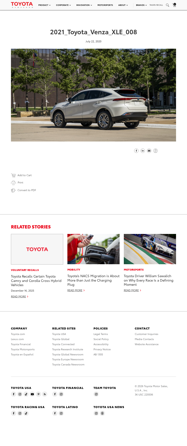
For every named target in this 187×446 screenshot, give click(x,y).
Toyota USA (59, 334)
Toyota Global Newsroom (67, 354)
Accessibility (101, 344)
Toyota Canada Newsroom (68, 364)
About (121, 4)
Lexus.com (17, 339)
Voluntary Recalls (25, 270)
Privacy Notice (102, 349)
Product (43, 4)
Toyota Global (60, 339)
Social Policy (101, 339)
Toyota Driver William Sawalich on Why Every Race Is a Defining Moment (148, 279)
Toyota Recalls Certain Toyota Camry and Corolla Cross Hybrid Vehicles (36, 280)
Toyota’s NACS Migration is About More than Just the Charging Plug (93, 279)
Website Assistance (147, 344)
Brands (140, 4)
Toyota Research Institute (67, 349)
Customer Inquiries (146, 334)
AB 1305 (98, 354)
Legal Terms (101, 334)
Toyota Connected (63, 344)
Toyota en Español (22, 354)
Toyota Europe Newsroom (68, 359)
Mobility (73, 269)
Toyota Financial (21, 344)
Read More (18, 296)
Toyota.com (18, 334)
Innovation (83, 4)
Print (20, 182)
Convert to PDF (27, 190)
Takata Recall (156, 4)
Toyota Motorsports (23, 349)
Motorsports (105, 4)
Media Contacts (144, 339)
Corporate (62, 4)
